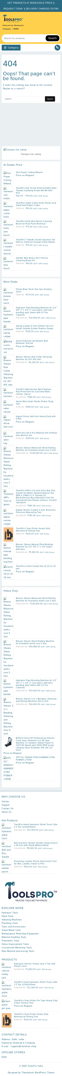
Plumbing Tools (10, 923)
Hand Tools (8, 916)
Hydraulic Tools (10, 912)
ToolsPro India (35, 1066)
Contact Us (8, 808)
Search (52, 38)
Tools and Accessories (14, 926)
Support (6, 805)
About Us (7, 812)
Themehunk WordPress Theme (38, 1072)
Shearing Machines (12, 919)
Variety (5, 801)
